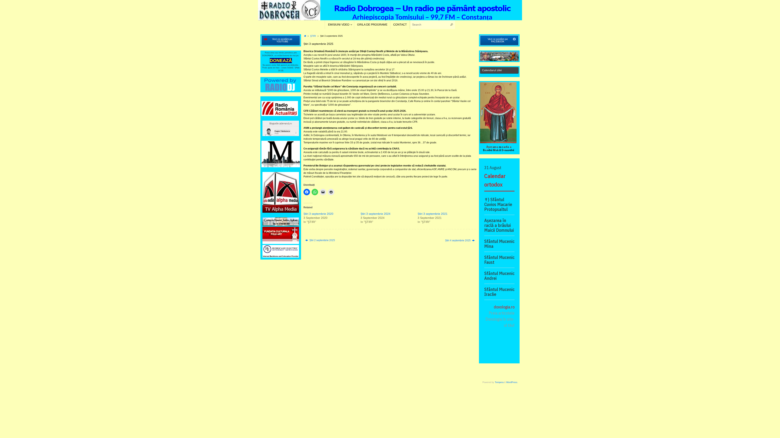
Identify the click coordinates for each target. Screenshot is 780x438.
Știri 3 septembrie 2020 (318, 213)
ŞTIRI (313, 36)
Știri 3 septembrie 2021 (432, 213)
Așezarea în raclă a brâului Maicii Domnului (499, 225)
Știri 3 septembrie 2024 (375, 213)
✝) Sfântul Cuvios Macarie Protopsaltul (498, 204)
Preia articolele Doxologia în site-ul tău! (500, 319)
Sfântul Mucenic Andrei (499, 276)
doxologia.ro (504, 307)
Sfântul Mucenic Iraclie (499, 292)
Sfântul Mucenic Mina (499, 244)
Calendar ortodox (495, 180)
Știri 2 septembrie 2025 (322, 240)
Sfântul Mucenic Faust (499, 260)
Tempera (499, 382)
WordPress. (512, 382)
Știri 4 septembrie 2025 (458, 240)
